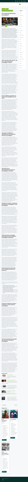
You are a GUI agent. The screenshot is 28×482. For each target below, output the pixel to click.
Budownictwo (21, 15)
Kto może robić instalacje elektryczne (11, 385)
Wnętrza (21, 65)
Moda (20, 28)
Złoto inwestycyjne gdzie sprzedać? (5, 453)
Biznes (6, 26)
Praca (20, 39)
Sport (20, 50)
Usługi (20, 63)
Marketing (21, 26)
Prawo (20, 41)
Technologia (21, 52)
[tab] (20, 4)
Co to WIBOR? (13, 419)
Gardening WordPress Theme (5, 478)
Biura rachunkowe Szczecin (4, 420)
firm (7, 45)
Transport (21, 54)
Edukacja (21, 19)
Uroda (20, 61)
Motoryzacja (21, 30)
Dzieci (20, 17)
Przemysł (21, 43)
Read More (4, 440)
